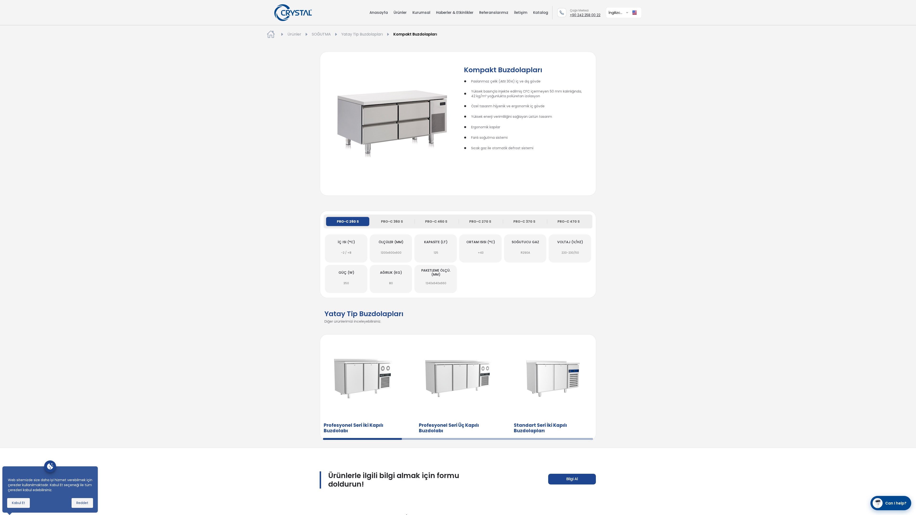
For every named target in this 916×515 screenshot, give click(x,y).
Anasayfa (379, 12)
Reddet (82, 502)
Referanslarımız (493, 12)
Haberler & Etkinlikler (455, 12)
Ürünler (400, 12)
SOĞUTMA (321, 34)
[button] (619, 12)
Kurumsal (421, 12)
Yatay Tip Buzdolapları (362, 34)
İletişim (520, 12)
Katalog (540, 12)
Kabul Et (18, 502)
